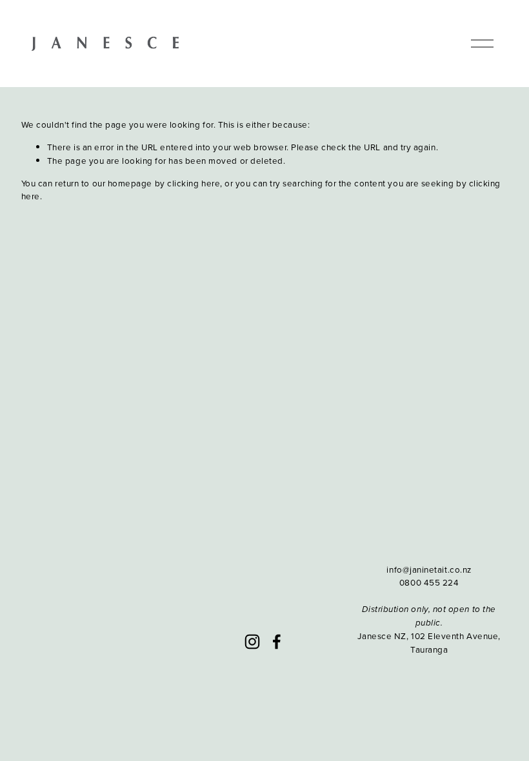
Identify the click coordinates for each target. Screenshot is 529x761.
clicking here (193, 183)
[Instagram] (252, 641)
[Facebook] (276, 641)
